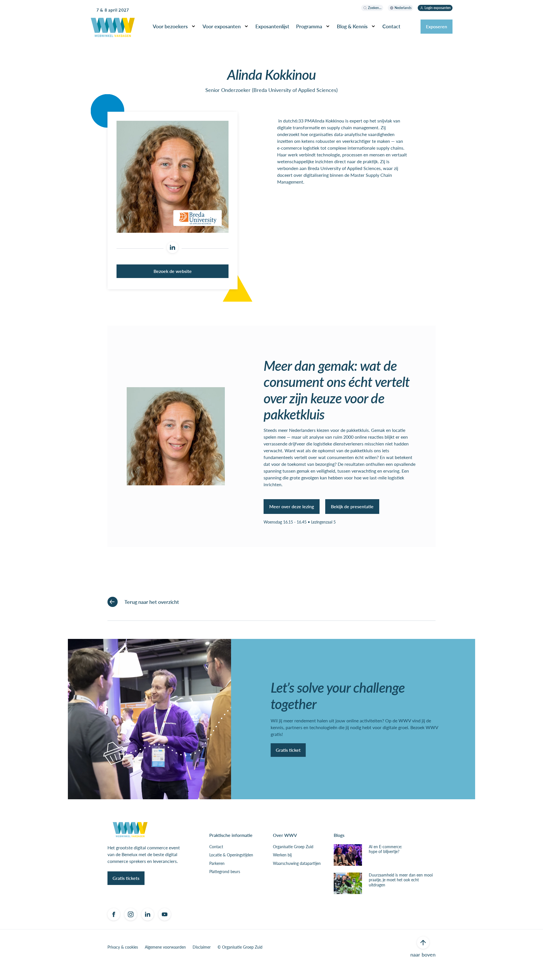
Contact (216, 846)
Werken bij (282, 855)
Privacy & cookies (122, 947)
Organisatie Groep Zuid (293, 846)
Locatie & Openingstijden (231, 855)
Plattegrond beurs (224, 871)
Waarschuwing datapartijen (297, 863)
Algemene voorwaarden (165, 947)
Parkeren (217, 863)
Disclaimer (202, 947)
